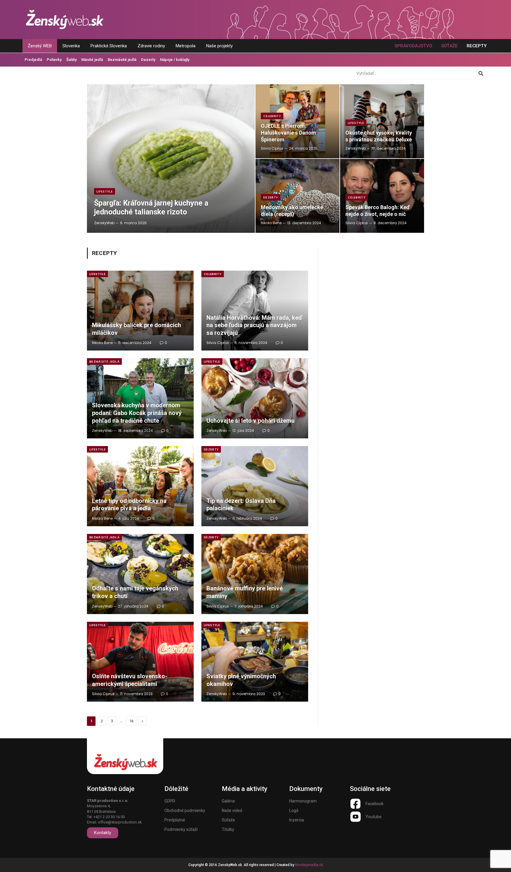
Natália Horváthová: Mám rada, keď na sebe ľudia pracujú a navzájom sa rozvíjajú (254, 325)
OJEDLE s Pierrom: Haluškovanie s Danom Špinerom (288, 133)
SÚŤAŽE (449, 46)
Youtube (373, 816)
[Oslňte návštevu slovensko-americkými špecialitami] (140, 662)
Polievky (54, 59)
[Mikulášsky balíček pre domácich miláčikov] (140, 311)
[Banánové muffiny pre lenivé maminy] (254, 574)
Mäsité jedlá (92, 59)
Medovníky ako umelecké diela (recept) (292, 210)
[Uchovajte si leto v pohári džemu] (254, 398)
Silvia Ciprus (272, 148)
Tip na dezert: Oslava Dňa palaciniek (241, 504)
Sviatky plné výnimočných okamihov (241, 680)
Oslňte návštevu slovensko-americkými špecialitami (129, 680)
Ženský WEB (40, 46)
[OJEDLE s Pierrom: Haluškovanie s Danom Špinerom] (297, 121)
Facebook (375, 803)
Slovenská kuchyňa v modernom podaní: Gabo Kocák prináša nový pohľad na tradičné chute (137, 413)
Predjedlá (33, 59)
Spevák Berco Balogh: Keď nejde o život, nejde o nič (377, 210)
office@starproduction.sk (120, 822)
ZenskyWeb (104, 222)
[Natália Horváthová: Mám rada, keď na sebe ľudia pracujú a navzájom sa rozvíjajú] (254, 311)
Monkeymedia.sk (309, 865)
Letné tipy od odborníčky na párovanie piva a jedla (129, 504)
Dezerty (148, 59)
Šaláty (71, 59)
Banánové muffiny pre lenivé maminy (244, 592)
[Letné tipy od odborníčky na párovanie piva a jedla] (140, 486)
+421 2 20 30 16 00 (109, 817)
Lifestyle (104, 191)
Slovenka (71, 46)
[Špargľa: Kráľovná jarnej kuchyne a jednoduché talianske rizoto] (171, 158)
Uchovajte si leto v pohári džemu (250, 420)
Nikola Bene (271, 222)
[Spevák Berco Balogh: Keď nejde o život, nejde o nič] (382, 196)
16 (131, 721)
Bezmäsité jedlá (122, 59)
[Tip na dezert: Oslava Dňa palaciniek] (254, 486)
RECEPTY (477, 46)
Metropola (185, 46)
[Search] (481, 73)
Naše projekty (219, 46)
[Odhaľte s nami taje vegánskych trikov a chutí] (140, 574)
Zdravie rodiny (151, 46)
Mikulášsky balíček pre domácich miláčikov (136, 329)
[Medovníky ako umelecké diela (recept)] (297, 196)
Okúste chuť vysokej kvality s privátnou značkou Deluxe (378, 136)
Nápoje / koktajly (174, 59)
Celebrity (272, 116)
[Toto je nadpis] (355, 803)
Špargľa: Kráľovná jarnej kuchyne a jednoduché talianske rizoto (151, 207)
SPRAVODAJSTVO (413, 46)
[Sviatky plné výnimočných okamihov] (254, 662)
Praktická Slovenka (108, 46)
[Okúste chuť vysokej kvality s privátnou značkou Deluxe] (382, 121)
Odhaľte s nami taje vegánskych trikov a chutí (135, 592)
